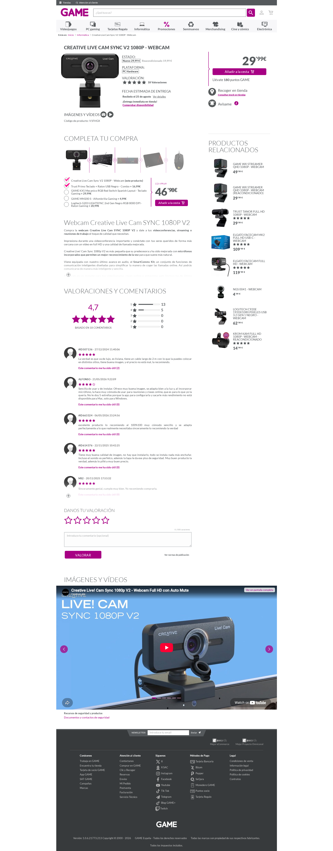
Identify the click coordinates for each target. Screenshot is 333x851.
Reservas (125, 774)
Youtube (165, 785)
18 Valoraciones (157, 82)
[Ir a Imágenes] (103, 114)
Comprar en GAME (130, 765)
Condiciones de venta (241, 760)
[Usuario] (262, 13)
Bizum (198, 767)
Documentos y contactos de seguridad (86, 717)
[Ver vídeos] (110, 114)
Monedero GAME (205, 785)
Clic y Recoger (127, 770)
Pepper (199, 773)
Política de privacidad (241, 770)
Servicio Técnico (128, 796)
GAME (75, 12)
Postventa (125, 787)
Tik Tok (165, 790)
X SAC (164, 767)
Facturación (126, 792)
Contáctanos (127, 760)
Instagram (166, 773)
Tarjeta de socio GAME (92, 770)
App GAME (86, 774)
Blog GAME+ (168, 802)
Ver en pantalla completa (259, 589)
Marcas (84, 787)
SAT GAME (86, 779)
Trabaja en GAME (89, 760)
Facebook (166, 779)
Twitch (164, 808)
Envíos (123, 779)
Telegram (166, 796)
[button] (251, 13)
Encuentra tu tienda (91, 765)
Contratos (235, 779)
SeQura (199, 779)
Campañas (86, 783)
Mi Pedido (125, 783)
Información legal (239, 765)
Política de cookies (240, 774)
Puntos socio (202, 790)
